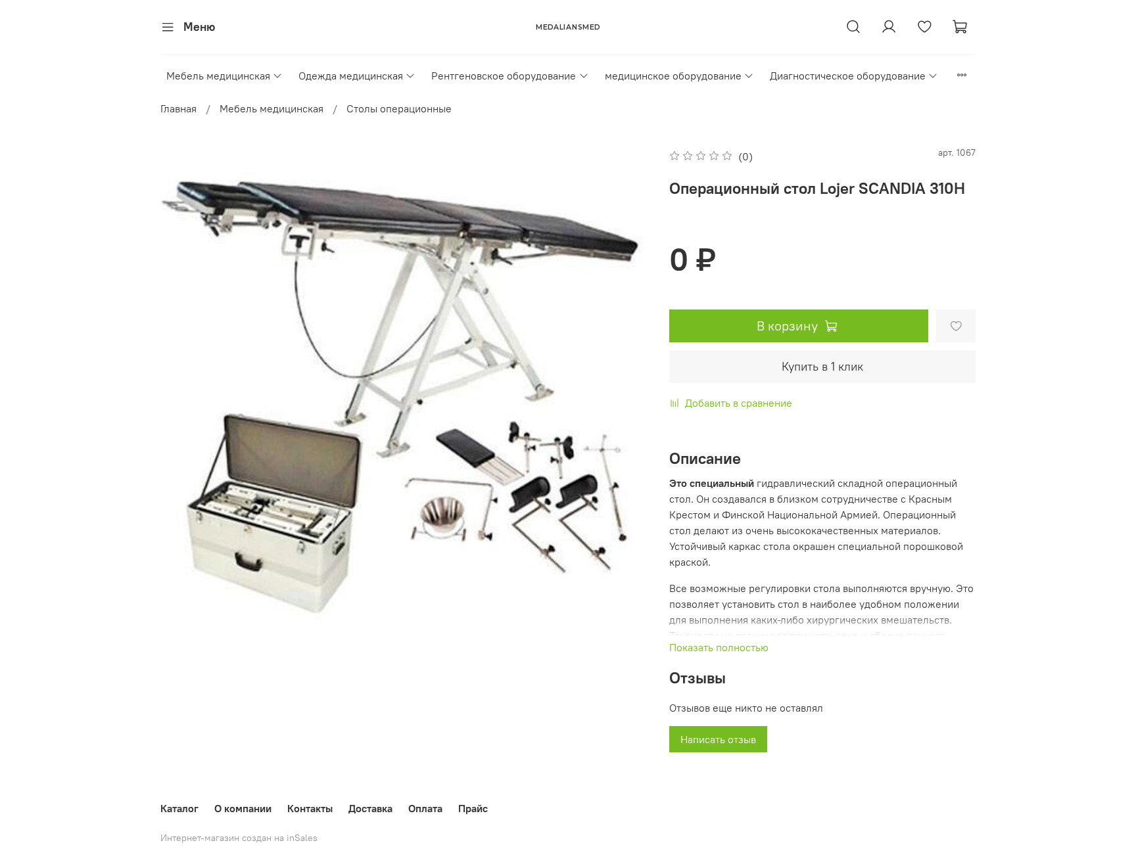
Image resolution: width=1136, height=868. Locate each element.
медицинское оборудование (673, 75)
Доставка (370, 808)
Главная (178, 108)
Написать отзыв (718, 739)
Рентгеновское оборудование (503, 75)
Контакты (310, 808)
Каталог (179, 808)
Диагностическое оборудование (848, 75)
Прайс (473, 808)
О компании (243, 808)
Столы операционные (399, 108)
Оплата (425, 808)
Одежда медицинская (350, 75)
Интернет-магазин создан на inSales (239, 838)
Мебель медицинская (218, 75)
